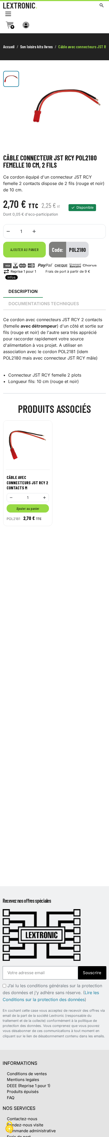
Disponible (84, 207)
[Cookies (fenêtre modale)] (9, 1128)
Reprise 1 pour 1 (19, 271)
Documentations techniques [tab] (43, 303)
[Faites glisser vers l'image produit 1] (11, 79)
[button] (101, 5)
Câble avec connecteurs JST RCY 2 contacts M (27, 482)
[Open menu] (8, 14)
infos (11, 277)
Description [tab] (23, 291)
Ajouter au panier (24, 249)
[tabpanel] (54, 350)
